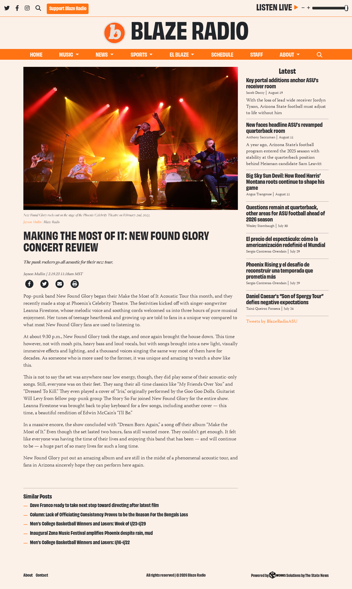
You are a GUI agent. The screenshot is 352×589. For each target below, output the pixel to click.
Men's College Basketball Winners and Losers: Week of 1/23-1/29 (88, 523)
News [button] (102, 54)
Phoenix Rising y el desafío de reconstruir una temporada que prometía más (279, 270)
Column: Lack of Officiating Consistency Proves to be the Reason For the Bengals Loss (109, 514)
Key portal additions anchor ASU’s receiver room (282, 82)
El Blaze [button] (179, 54)
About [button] (287, 54)
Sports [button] (139, 54)
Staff (256, 54)
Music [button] (66, 54)
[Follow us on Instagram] (27, 9)
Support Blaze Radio (67, 8)
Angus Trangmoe (259, 195)
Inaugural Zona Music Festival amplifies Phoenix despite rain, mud (91, 533)
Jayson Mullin (32, 221)
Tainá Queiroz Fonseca (263, 309)
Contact (42, 574)
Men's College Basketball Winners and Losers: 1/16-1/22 (80, 542)
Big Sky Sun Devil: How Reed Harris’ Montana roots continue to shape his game (285, 181)
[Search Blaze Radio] (38, 9)
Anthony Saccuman (260, 138)
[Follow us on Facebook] (17, 9)
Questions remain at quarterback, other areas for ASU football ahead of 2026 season (285, 213)
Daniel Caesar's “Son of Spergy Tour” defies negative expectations (284, 298)
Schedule (222, 54)
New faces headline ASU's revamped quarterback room (284, 127)
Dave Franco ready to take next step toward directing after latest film (94, 505)
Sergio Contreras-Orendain (266, 252)
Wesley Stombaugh (260, 226)
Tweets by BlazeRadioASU (271, 321)
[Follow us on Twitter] (7, 9)
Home (36, 54)
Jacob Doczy (255, 93)
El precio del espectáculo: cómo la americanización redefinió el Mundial (285, 241)
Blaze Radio (190, 28)
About (28, 574)
